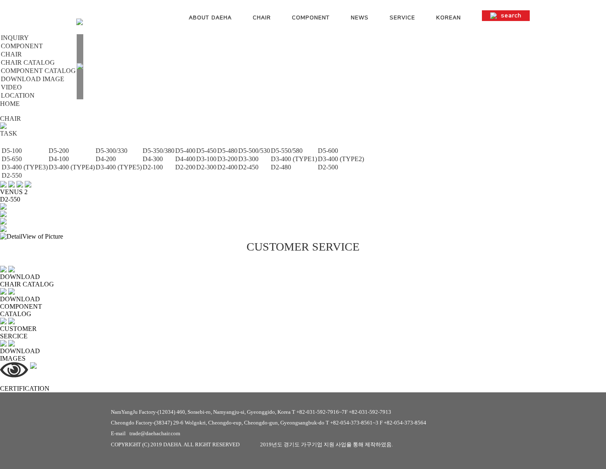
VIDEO (11, 87)
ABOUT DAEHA (210, 17)
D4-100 (59, 158)
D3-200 (227, 158)
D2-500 (328, 167)
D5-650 (12, 158)
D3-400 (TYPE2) (341, 158)
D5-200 (59, 150)
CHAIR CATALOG (28, 62)
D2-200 (185, 167)
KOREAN (448, 17)
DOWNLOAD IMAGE (32, 78)
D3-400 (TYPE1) (294, 158)
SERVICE (402, 17)
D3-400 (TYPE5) (119, 167)
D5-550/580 (287, 150)
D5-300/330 (111, 150)
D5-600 (328, 150)
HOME (10, 103)
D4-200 (106, 158)
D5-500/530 (254, 150)
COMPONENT (311, 17)
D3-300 (248, 158)
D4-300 (153, 158)
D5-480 (227, 150)
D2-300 (206, 167)
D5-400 (185, 150)
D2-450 (248, 167)
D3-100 (206, 158)
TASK (8, 133)
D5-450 (206, 150)
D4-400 (185, 158)
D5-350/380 (158, 150)
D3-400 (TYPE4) (72, 167)
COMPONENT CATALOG (38, 70)
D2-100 (153, 167)
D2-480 (281, 167)
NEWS (360, 17)
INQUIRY (15, 37)
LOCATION (18, 95)
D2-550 (12, 175)
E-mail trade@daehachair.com (145, 433)
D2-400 (227, 167)
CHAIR (262, 17)
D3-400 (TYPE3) (25, 167)
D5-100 (12, 150)
